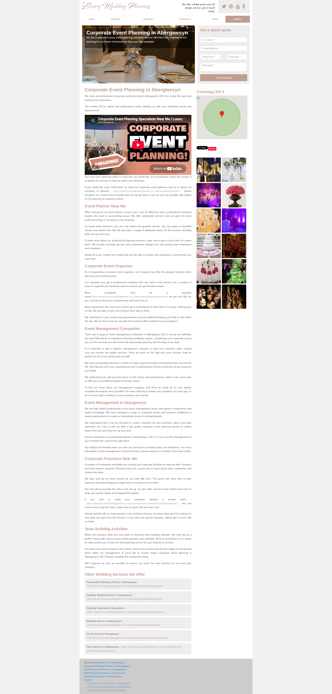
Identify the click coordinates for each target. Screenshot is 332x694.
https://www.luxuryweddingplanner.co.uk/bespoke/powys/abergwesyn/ (130, 296)
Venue (215, 19)
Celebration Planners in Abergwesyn (106, 690)
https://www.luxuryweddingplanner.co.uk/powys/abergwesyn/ (146, 191)
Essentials (185, 19)
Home (91, 19)
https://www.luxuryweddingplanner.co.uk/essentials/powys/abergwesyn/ (126, 611)
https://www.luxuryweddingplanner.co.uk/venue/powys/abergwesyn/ (123, 624)
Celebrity (148, 19)
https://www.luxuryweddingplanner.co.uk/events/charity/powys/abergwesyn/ (128, 637)
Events (237, 19)
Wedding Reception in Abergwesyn (103, 676)
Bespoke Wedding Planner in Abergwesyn (107, 666)
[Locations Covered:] (83, 3)
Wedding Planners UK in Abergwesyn (104, 662)
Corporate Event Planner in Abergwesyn (109, 683)
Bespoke (115, 19)
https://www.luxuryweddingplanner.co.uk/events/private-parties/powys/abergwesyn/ (132, 503)
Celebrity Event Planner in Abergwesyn (105, 669)
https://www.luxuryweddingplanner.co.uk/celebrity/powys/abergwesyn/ (125, 598)
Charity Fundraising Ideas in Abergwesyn (109, 686)
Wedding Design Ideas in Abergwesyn (105, 673)
